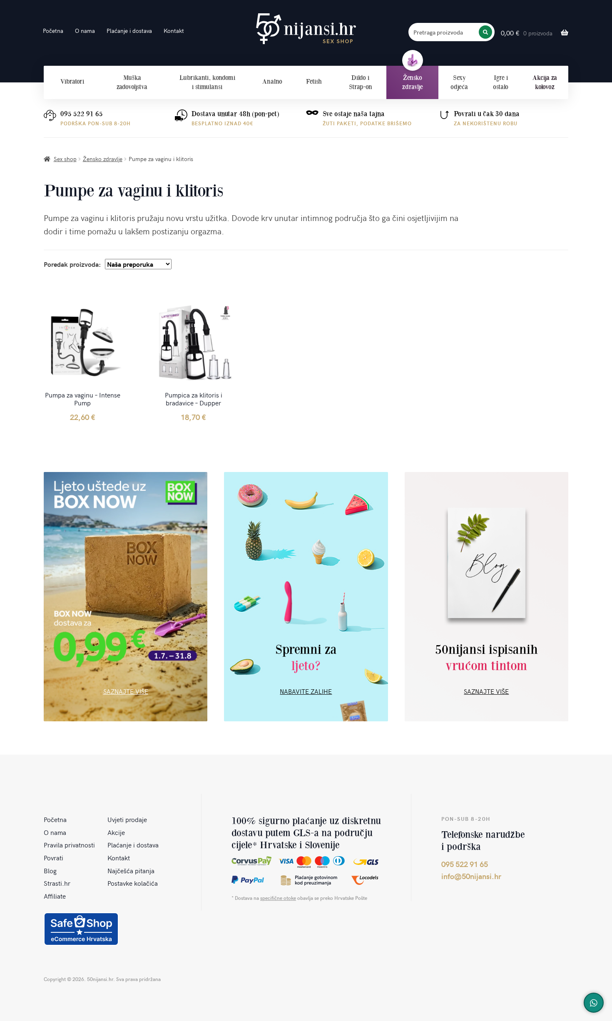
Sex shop (65, 159)
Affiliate (55, 895)
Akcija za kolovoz (544, 82)
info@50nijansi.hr (471, 876)
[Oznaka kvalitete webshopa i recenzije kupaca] (81, 929)
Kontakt (174, 31)
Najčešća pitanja (130, 870)
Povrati (53, 857)
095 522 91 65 (81, 113)
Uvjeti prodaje (127, 819)
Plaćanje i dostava (129, 31)
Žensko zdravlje (412, 82)
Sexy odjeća (459, 82)
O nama (85, 31)
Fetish (314, 81)
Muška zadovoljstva (132, 82)
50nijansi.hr (306, 29)
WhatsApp (594, 1003)
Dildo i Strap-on (360, 82)
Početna (53, 31)
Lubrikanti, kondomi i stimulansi (207, 82)
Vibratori (72, 81)
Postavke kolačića (132, 882)
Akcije (116, 832)
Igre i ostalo (500, 82)
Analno (272, 81)
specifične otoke (278, 897)
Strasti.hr (57, 882)
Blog (50, 870)
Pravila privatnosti (69, 844)
